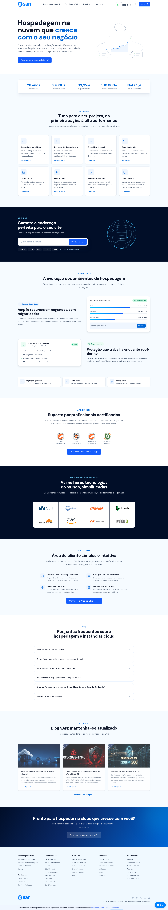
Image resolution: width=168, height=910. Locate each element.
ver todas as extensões (68, 250)
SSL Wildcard (50, 869)
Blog (101, 872)
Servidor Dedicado (25, 885)
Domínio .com (77, 869)
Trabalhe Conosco (106, 863)
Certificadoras (50, 885)
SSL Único (48, 866)
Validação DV (50, 875)
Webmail (130, 869)
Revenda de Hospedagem (28, 863)
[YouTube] (145, 898)
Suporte (99, 4)
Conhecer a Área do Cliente (82, 600)
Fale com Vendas (133, 863)
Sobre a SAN (104, 859)
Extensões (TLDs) (78, 866)
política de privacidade (99, 908)
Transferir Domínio (79, 863)
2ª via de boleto (133, 866)
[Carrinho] (135, 4)
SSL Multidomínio (51, 872)
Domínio (87, 4)
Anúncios (102, 875)
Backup (20, 869)
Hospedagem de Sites (26, 859)
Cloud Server (23, 879)
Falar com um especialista (33, 60)
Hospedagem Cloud (51, 4)
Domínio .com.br (78, 872)
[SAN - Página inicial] (24, 4)
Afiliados (102, 869)
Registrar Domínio (79, 859)
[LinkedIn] (149, 898)
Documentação (133, 875)
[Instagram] (133, 898)
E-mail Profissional (24, 866)
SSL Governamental (52, 863)
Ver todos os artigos (83, 794)
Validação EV (50, 882)
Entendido (115, 908)
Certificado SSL (71, 4)
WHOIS (74, 875)
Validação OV (50, 879)
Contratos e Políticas (107, 866)
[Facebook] (137, 898)
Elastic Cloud (23, 882)
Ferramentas (131, 872)
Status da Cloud (133, 879)
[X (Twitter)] (141, 898)
